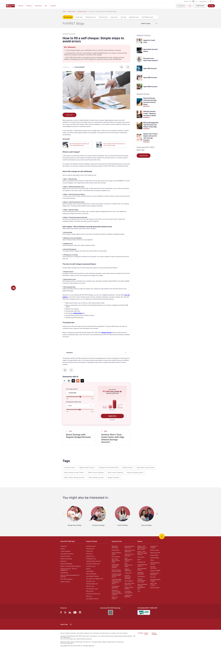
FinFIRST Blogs (154, 557)
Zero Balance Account (92, 598)
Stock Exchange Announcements (116, 570)
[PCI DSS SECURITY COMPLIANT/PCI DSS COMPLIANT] (144, 612)
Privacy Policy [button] (146, 633)
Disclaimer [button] (112, 419)
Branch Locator (154, 550)
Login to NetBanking (128, 569)
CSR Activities (116, 556)
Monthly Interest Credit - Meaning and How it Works (149, 113)
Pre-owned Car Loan (92, 588)
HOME (64, 11)
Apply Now (69, 115)
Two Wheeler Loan (147, 17)
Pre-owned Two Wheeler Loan (94, 578)
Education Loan (134, 17)
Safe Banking (64, 572)
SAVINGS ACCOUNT (82, 11)
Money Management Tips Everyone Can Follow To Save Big (150, 125)
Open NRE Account (150, 77)
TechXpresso (141, 576)
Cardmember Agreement (115, 587)
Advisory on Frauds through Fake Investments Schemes (117, 592)
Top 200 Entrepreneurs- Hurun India (142, 580)
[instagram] (80, 613)
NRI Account (89, 591)
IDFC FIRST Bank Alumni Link (129, 584)
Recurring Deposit (91, 573)
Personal (20, 5)
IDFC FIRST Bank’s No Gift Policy (116, 560)
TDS (139, 591)
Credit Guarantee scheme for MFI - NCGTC (116, 575)
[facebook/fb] (61, 613)
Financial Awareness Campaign (128, 577)
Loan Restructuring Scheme (128, 559)
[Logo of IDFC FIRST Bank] (10, 5)
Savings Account (91, 17)
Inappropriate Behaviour (128, 595)
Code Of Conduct (65, 556)
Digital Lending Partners (129, 588)
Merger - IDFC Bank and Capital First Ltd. (142, 553)
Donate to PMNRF (155, 570)
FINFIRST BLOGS (71, 11)
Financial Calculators (153, 567)
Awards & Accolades (66, 558)
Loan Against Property (92, 576)
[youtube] (74, 613)
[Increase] (213, 1)
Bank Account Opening (115, 472)
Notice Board (115, 550)
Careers (62, 548)
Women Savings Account (135, 472)
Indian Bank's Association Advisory (115, 566)
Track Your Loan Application (129, 554)
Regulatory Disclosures (115, 546)
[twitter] (65, 612)
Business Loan (90, 556)
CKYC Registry (129, 581)
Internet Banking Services (154, 563)
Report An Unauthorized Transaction (70, 566)
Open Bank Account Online (145, 467)
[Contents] (13, 288)
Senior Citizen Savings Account (74, 477)
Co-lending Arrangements (129, 592)
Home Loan (114, 17)
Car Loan (123, 17)
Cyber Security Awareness (154, 573)
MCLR (139, 559)
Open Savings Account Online (73, 472)
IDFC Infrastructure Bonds (128, 565)
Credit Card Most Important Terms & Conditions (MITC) (116, 581)
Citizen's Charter (65, 581)
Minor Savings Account (96, 477)
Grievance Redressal (66, 563)
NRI (46, 5)
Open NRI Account (150, 68)
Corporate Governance (66, 553)
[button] (121, 391)
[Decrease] (208, 1)
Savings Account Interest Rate (108, 467)
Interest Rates (154, 555)
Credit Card (38, 5)
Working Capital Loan (92, 583)
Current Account (90, 566)
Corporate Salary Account (93, 561)
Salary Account (128, 467)
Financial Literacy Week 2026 (129, 546)
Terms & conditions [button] (154, 633)
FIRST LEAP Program (153, 584)
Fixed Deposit (90, 571)
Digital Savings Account (87, 467)
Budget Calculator (114, 477)
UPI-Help (152, 577)
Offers (152, 560)
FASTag (88, 568)
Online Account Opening (96, 472)
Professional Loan (91, 558)
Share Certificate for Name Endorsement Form (142, 586)
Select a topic (145, 23)
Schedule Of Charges (153, 546)
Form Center (141, 557)
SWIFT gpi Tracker (114, 597)
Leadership (63, 546)
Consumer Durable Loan (93, 563)
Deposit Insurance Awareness (130, 550)
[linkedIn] (70, 613)
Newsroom (63, 561)
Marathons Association (141, 573)
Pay (190, 5)
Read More (146, 106)
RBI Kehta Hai (141, 562)
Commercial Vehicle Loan (93, 593)
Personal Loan (103, 17)
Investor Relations (65, 551)
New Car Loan (90, 586)
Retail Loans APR (155, 552)
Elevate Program (155, 587)
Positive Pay (128, 573)
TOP (162, 537)
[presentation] (64, 514)
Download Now (144, 155)
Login (212, 5)
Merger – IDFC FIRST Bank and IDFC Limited (142, 547)
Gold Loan (89, 596)
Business (29, 5)
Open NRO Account (150, 86)
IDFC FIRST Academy (66, 579)
